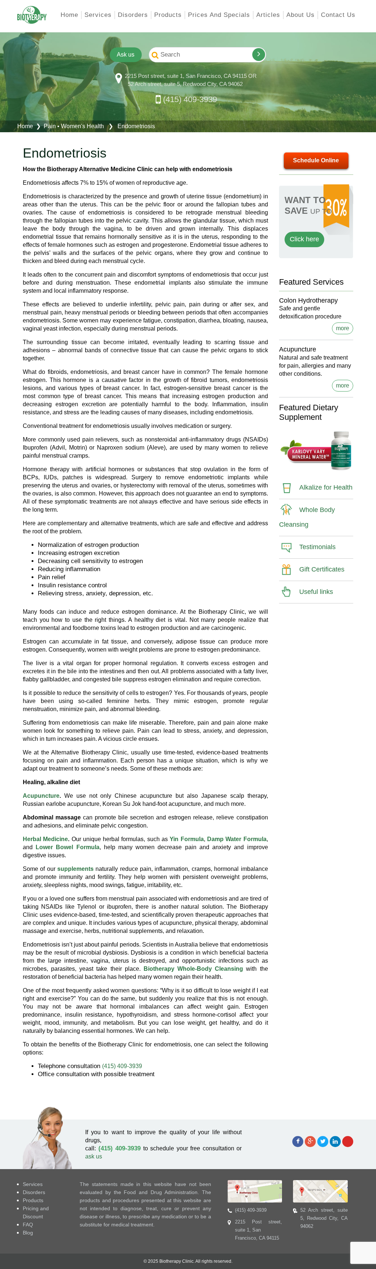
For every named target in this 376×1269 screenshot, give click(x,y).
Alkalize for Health (325, 487)
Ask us (125, 54)
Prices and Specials (219, 14)
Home (69, 14)
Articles (268, 14)
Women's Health (82, 126)
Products (168, 14)
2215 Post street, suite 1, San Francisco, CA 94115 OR (191, 76)
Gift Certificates (321, 569)
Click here (304, 239)
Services (98, 14)
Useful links (316, 591)
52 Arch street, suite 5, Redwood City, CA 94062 (185, 84)
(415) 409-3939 (190, 99)
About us (300, 14)
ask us (93, 1156)
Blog (28, 1233)
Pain (50, 126)
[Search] (258, 54)
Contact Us (338, 14)
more (342, 328)
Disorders (133, 14)
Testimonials (317, 547)
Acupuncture (41, 796)
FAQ (28, 1224)
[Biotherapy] (32, 15)
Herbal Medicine (45, 839)
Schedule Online (316, 160)
